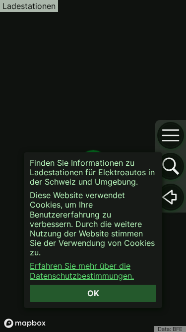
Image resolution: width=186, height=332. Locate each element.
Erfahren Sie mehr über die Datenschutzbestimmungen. (82, 270)
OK (93, 293)
